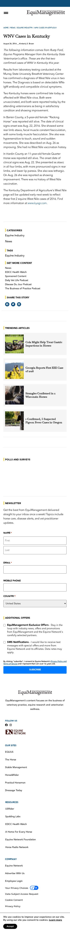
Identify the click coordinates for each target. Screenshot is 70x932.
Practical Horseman (15, 783)
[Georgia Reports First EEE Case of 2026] (14, 369)
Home (5, 27)
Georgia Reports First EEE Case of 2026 (44, 369)
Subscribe (35, 669)
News (12, 27)
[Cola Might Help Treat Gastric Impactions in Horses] (14, 344)
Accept (10, 926)
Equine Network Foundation (20, 839)
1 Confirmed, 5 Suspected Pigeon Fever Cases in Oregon (43, 420)
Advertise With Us (14, 873)
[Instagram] (10, 725)
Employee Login (14, 881)
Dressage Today (13, 790)
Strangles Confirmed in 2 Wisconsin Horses (40, 395)
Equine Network (14, 866)
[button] (7, 304)
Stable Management (16, 767)
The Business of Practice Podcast (22, 288)
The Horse (10, 760)
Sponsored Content (15, 276)
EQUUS (9, 752)
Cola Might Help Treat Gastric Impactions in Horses (43, 343)
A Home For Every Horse (18, 832)
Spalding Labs (12, 816)
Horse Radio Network (16, 847)
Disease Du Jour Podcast (18, 284)
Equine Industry (25, 27)
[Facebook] (6, 725)
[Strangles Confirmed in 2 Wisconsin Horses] (14, 395)
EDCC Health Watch (16, 272)
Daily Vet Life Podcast (16, 280)
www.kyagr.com (37, 203)
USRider (9, 809)
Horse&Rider (12, 775)
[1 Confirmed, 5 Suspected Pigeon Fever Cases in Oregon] (14, 420)
